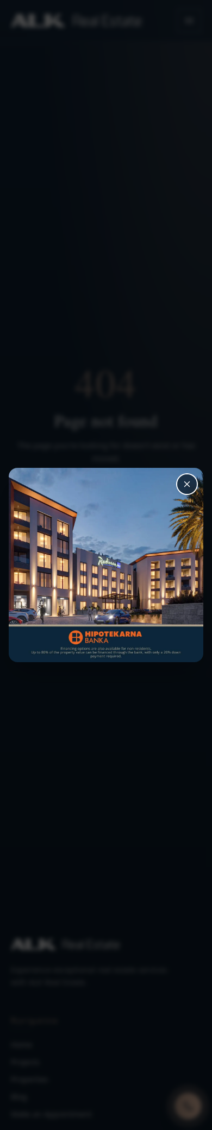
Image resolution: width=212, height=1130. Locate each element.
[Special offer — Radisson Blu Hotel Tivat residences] (106, 565)
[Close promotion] (187, 484)
